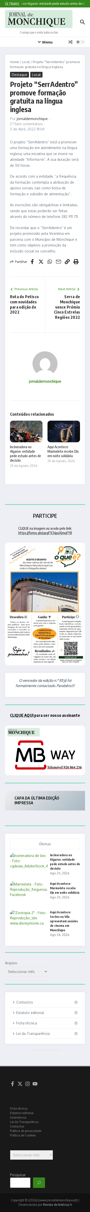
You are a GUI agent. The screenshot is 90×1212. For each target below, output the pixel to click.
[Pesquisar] (39, 1182)
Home (14, 62)
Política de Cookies (23, 1135)
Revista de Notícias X (57, 1205)
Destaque (19, 75)
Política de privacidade (25, 1131)
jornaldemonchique (32, 119)
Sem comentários (28, 124)
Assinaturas (18, 1117)
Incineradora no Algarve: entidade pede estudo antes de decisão (25, 454)
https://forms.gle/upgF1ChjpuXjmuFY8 (45, 533)
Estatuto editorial (22, 1113)
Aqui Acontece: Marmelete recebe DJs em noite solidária (63, 451)
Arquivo (11, 963)
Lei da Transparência (24, 1122)
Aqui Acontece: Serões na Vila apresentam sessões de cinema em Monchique (64, 921)
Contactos (17, 1126)
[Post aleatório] (70, 42)
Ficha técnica (19, 1108)
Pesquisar (18, 1175)
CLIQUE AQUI (22, 715)
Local (26, 62)
